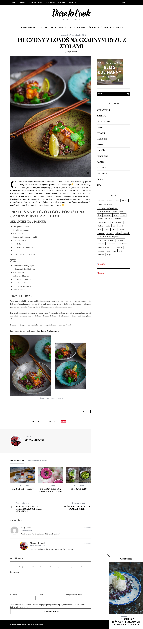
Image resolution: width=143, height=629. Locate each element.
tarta (99, 236)
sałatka (118, 233)
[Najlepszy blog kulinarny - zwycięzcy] (110, 84)
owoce (114, 229)
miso (114, 226)
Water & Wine (63, 181)
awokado (101, 201)
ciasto (100, 204)
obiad (99, 229)
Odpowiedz (87, 528)
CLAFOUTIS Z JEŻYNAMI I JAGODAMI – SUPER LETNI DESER (126, 621)
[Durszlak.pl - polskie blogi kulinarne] (101, 264)
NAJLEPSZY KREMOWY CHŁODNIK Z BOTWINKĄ (50, 490)
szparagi (126, 233)
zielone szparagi (117, 247)
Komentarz (14, 572)
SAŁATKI (100, 162)
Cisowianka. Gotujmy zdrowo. (48, 331)
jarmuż (123, 215)
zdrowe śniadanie (103, 247)
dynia (99, 215)
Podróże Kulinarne (36, 2)
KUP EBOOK (72, 2)
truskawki (120, 240)
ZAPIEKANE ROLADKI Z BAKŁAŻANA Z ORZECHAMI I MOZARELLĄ (29, 507)
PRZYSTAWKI (102, 156)
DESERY (100, 127)
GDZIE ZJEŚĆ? (50, 2)
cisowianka (108, 204)
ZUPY (99, 185)
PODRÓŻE (101, 150)
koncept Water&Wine (105, 218)
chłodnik (124, 201)
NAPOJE (100, 144)
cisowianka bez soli (104, 211)
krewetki (118, 218)
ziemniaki (101, 251)
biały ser (109, 201)
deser (121, 211)
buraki (117, 201)
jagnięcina (107, 215)
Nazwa (13, 595)
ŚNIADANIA (101, 168)
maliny (108, 226)
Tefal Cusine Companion (106, 240)
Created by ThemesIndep (35, 624)
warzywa (101, 244)
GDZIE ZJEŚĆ (102, 139)
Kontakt (23, 2)
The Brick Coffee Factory (23, 489)
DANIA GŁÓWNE (103, 121)
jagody (116, 215)
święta (109, 254)
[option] (22, 478)
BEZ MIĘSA (101, 116)
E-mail (41, 595)
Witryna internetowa (74, 595)
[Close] (108, 555)
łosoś (120, 251)
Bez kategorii (103, 110)
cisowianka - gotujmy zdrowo (107, 208)
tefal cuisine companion (111, 236)
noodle (121, 226)
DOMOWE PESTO (79, 489)
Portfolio (61, 2)
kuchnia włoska (117, 222)
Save (64, 421)
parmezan (101, 233)
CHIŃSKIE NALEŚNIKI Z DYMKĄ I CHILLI (74, 506)
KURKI (100, 226)
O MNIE (14, 2)
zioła (108, 251)
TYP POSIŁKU (102, 173)
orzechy (106, 229)
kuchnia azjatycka (104, 222)
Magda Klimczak (72, 51)
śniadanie (101, 254)
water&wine (111, 244)
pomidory (110, 233)
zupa (114, 251)
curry (115, 211)
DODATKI (101, 133)
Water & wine (122, 244)
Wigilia (100, 179)
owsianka (122, 229)
